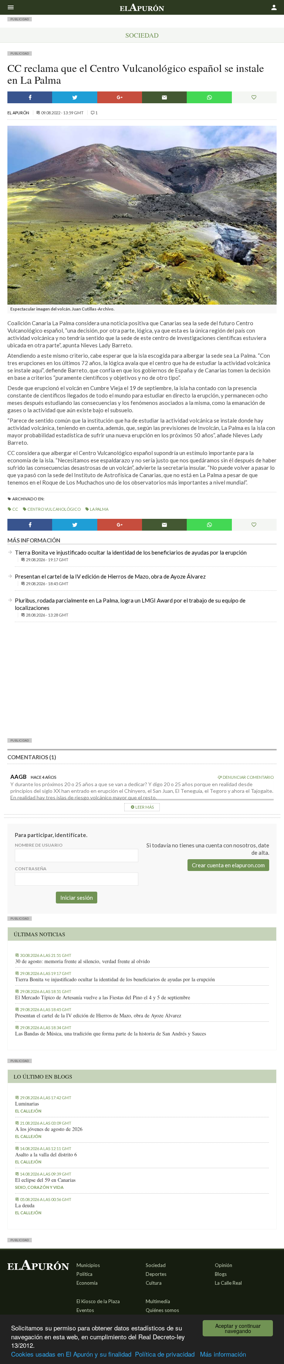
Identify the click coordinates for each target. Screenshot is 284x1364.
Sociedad (142, 35)
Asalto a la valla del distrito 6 (46, 1155)
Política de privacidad (165, 1353)
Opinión (223, 1265)
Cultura (154, 1283)
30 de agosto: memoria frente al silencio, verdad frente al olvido (82, 961)
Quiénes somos (162, 1310)
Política (84, 1274)
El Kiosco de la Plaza (98, 1301)
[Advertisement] (142, 679)
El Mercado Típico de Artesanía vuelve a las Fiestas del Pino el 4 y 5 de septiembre (102, 997)
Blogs (221, 1274)
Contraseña (31, 868)
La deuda (24, 1205)
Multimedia (158, 1301)
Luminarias (27, 1104)
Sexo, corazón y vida (39, 1187)
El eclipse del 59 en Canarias (45, 1180)
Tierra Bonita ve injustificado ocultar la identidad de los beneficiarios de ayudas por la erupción (131, 552)
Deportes (156, 1274)
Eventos (85, 1310)
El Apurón (18, 112)
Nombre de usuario (38, 845)
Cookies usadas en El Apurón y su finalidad (71, 1353)
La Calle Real (228, 1283)
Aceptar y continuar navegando (238, 1328)
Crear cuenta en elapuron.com (228, 865)
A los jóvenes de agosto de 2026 (48, 1129)
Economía (87, 1283)
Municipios (88, 1265)
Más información (223, 1353)
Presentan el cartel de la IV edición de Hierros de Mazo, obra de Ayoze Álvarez (110, 576)
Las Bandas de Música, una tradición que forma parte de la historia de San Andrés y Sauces (110, 1034)
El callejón (28, 1110)
